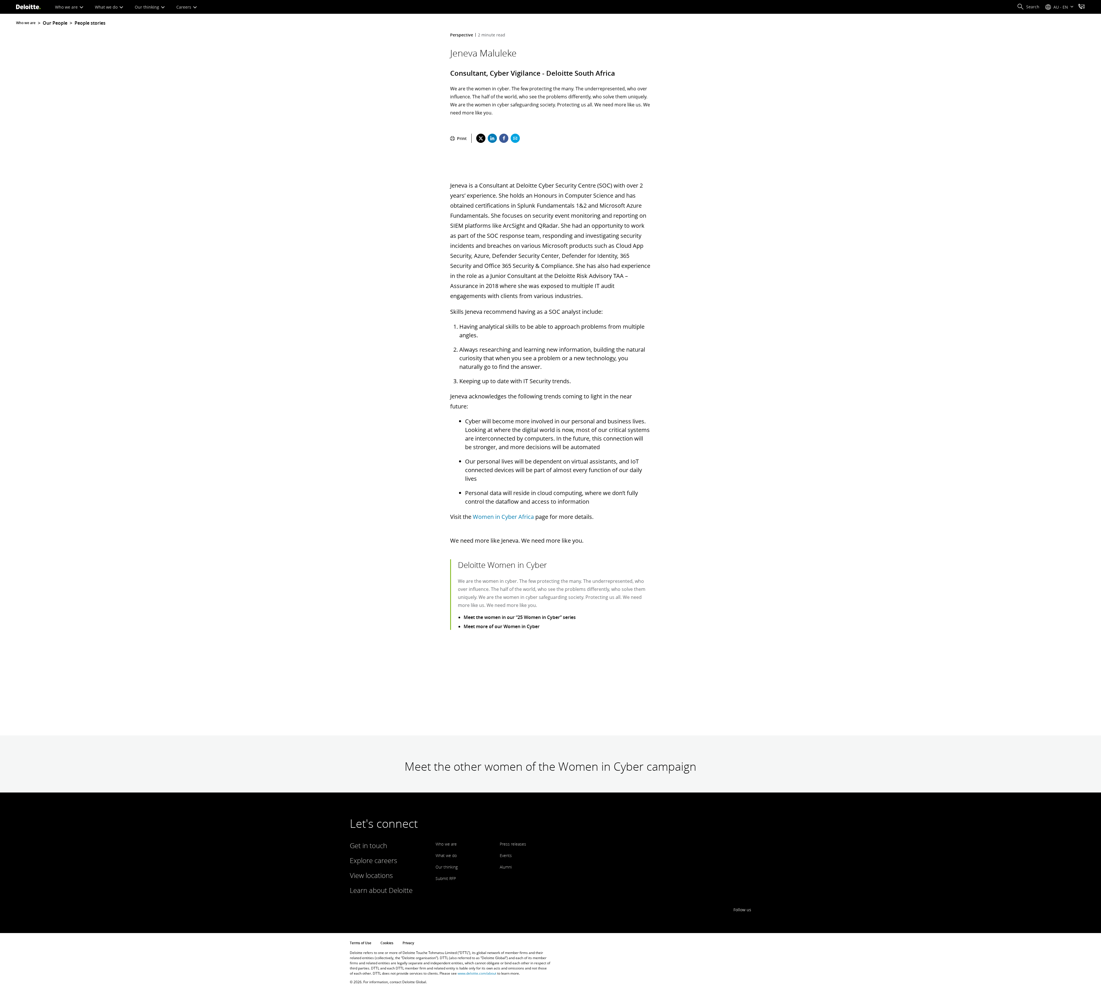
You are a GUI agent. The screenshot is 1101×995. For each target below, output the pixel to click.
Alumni (506, 867)
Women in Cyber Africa (503, 517)
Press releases (513, 844)
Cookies (386, 943)
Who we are (67, 7)
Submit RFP (446, 878)
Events (506, 855)
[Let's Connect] (1081, 7)
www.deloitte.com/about (477, 973)
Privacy (408, 943)
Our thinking (147, 7)
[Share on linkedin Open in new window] (492, 138)
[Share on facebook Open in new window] (503, 138)
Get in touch (368, 845)
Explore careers (373, 860)
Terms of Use (360, 943)
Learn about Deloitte (381, 890)
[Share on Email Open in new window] (515, 138)
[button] (1028, 7)
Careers (184, 7)
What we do (107, 7)
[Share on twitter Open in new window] (480, 138)
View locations (371, 875)
